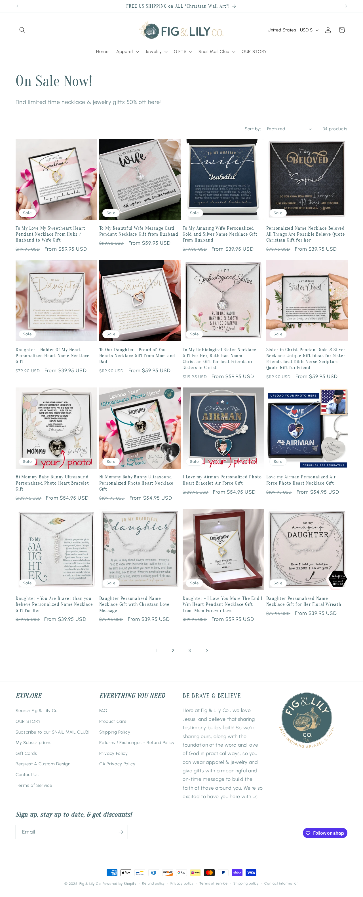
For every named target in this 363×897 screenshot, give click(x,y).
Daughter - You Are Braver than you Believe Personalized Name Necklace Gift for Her (54, 604)
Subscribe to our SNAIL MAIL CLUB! (53, 732)
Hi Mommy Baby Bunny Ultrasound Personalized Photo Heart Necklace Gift (136, 482)
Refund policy (153, 883)
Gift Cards (26, 753)
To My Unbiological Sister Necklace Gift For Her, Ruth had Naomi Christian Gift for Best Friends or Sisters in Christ (219, 358)
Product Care (113, 721)
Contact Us (27, 774)
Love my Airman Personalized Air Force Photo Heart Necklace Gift (301, 479)
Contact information (281, 883)
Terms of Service (34, 785)
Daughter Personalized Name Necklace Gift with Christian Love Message (134, 604)
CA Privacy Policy (117, 763)
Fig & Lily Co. (90, 884)
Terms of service (213, 883)
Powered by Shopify (119, 884)
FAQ (103, 710)
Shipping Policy (114, 732)
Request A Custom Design (43, 763)
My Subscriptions (34, 742)
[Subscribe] (121, 832)
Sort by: (253, 128)
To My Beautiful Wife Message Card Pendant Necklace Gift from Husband (139, 231)
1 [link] (156, 650)
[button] (22, 30)
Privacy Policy (113, 753)
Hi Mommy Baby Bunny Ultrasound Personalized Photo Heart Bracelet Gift (52, 482)
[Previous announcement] (17, 6)
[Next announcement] (346, 6)
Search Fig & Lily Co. (37, 710)
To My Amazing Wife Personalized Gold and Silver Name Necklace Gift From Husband (220, 234)
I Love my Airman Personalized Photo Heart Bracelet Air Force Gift (222, 479)
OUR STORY (28, 721)
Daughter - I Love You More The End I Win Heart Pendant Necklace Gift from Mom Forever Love (223, 604)
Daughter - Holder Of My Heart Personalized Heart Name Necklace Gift (53, 355)
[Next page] (207, 650)
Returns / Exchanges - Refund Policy (137, 742)
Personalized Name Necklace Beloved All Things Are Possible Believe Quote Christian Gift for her (305, 234)
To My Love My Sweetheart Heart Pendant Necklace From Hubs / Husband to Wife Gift (50, 234)
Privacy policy (181, 883)
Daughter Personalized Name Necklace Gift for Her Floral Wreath (303, 601)
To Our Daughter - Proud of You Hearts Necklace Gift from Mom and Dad (137, 355)
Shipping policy (246, 883)
